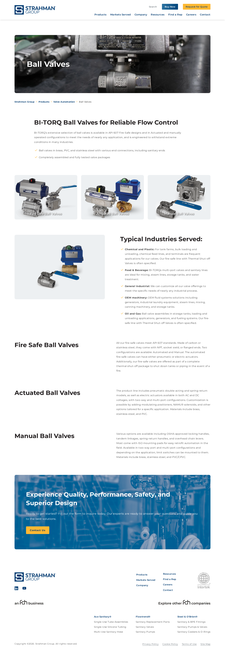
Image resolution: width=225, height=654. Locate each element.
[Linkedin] (17, 589)
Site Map (205, 644)
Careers (191, 14)
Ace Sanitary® (102, 616)
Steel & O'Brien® (187, 616)
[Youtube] (24, 589)
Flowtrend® (143, 616)
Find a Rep (175, 14)
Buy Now (170, 6)
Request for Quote (197, 6)
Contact (205, 14)
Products (100, 14)
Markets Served (120, 14)
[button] (46, 197)
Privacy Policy (150, 644)
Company (141, 14)
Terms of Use (189, 644)
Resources (158, 14)
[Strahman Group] (35, 10)
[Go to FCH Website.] (29, 603)
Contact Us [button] (37, 530)
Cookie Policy (170, 644)
